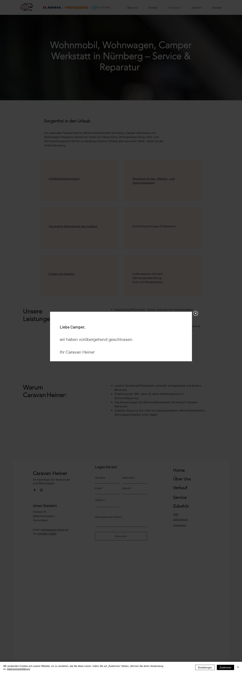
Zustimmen (225, 667)
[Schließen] (238, 667)
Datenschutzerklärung (18, 669)
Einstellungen (205, 667)
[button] (195, 313)
